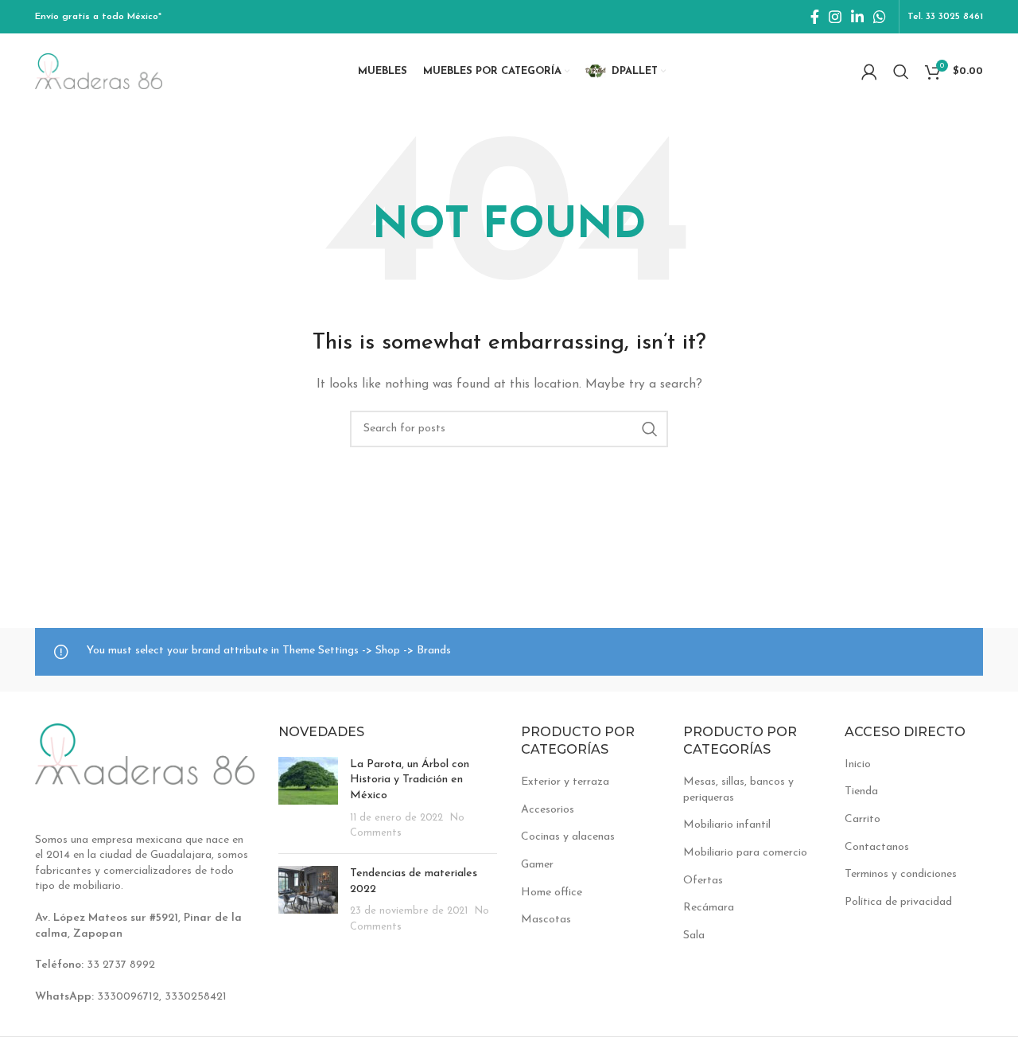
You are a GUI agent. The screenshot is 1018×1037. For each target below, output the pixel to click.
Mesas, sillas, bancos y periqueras (738, 790)
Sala (694, 935)
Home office (551, 893)
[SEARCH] (649, 429)
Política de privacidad (898, 902)
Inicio (858, 764)
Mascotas (546, 920)
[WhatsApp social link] (879, 17)
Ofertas (703, 881)
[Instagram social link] (835, 17)
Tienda (861, 791)
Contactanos (877, 847)
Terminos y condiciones (901, 874)
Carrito (862, 819)
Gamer (537, 865)
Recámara (708, 908)
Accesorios (547, 810)
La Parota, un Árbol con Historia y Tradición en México (409, 779)
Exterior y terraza (565, 782)
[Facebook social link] (815, 17)
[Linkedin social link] (857, 17)
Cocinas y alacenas (568, 837)
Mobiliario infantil (727, 825)
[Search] (901, 72)
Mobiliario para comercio (745, 853)
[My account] (869, 72)
